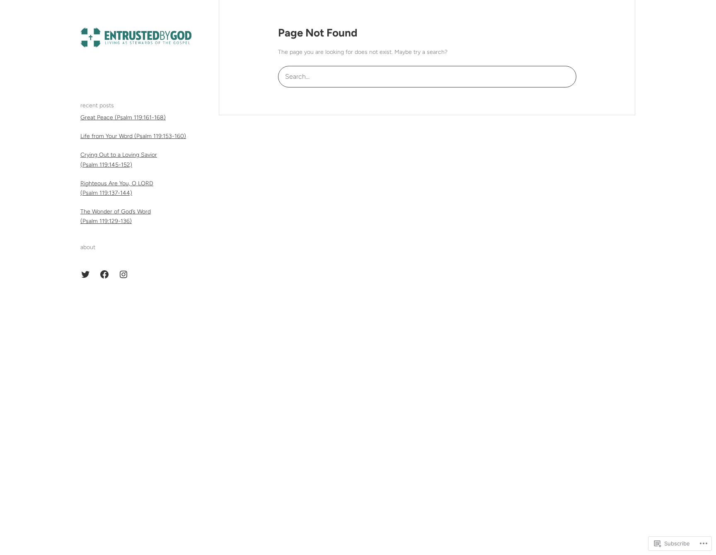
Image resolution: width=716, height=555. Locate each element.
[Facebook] (104, 274)
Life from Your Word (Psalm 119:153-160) (133, 136)
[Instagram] (123, 274)
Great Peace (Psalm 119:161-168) (123, 117)
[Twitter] (85, 274)
